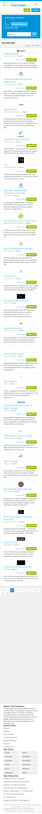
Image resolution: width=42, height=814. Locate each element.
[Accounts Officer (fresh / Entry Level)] (21, 216)
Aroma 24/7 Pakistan (10, 522)
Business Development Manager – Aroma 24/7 (18, 518)
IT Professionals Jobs (11, 737)
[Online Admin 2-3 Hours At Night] (21, 431)
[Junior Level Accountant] (21, 349)
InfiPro (6, 384)
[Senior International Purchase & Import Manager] (21, 402)
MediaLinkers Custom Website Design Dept (22, 811)
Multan (7, 764)
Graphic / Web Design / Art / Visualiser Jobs (18, 791)
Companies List (9, 747)
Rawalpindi (26, 756)
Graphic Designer (11, 53)
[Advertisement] (16, 611)
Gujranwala (26, 764)
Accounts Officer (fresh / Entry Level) (20, 221)
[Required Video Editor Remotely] (21, 484)
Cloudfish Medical (9, 438)
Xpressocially (8, 491)
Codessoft (7, 464)
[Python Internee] (21, 456)
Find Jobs (7, 731)
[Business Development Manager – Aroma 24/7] (21, 512)
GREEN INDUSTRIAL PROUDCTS (14, 223)
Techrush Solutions (10, 84)
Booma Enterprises (10, 56)
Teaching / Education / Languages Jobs (17, 800)
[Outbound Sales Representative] (21, 563)
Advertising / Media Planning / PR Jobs (17, 782)
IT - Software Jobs (9, 797)
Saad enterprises (9, 279)
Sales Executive (10, 109)
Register (36, 10)
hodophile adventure (10, 331)
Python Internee (11, 461)
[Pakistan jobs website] (14, 4)
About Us (7, 728)
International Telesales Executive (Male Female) (18, 80)
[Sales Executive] (21, 104)
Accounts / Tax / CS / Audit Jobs (14, 779)
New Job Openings (10, 740)
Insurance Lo (8, 195)
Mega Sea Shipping (10, 356)
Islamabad (8, 756)
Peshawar (25, 769)
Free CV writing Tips (27, 805)
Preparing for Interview (11, 805)
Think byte (7, 569)
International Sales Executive (16, 139)
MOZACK (6, 303)
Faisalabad (8, 760)
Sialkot (24, 773)
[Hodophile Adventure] (21, 323)
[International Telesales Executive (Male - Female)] (21, 74)
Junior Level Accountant (14, 354)
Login (27, 10)
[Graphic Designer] (21, 51)
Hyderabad (8, 773)
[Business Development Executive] (21, 243)
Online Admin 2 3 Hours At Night (18, 436)
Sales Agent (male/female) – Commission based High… (16, 191)
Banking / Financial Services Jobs (15, 785)
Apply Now (31, 60)
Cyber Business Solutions (12, 112)
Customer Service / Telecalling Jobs (15, 788)
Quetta (7, 769)
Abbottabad (26, 760)
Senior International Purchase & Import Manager (18, 406)
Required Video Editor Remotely (18, 489)
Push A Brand (8, 545)
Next (36, 590)
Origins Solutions (9, 142)
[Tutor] (21, 160)
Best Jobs (7, 744)
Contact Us (27, 807)
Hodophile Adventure (13, 328)
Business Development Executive (18, 248)
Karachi (24, 752)
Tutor (6, 165)
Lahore (7, 752)
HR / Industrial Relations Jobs (14, 794)
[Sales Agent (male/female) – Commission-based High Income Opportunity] (21, 185)
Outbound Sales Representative (18, 567)
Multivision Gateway (10, 167)
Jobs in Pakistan (9, 734)
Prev (3, 590)
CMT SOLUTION (9, 251)
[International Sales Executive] (21, 134)
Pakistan (6, 410)
